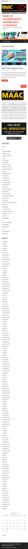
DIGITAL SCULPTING (7, 169)
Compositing (5, 162)
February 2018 (5, 466)
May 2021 (4, 379)
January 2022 (5, 361)
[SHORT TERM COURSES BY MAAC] (14, 57)
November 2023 (6, 312)
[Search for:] (14, 86)
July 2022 (4, 348)
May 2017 (4, 486)
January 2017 (5, 495)
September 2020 (6, 397)
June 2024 (4, 297)
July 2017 (4, 482)
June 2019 (4, 430)
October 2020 (5, 395)
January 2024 (5, 308)
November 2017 (6, 473)
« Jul (3, 535)
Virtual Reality (5, 224)
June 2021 (4, 377)
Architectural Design (7, 155)
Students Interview (6, 213)
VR (3, 229)
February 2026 (5, 255)
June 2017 (4, 484)
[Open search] (25, 41)
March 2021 (5, 384)
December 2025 (5, 259)
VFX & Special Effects (7, 222)
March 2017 (5, 490)
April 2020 (4, 408)
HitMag (14, 547)
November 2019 (6, 419)
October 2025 (5, 261)
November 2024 (6, 286)
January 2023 (5, 335)
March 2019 (5, 437)
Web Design (5, 233)
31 (7, 531)
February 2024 (5, 306)
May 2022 (4, 353)
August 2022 (5, 346)
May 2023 (4, 326)
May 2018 (4, 459)
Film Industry (5, 175)
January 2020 (5, 415)
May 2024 (4, 299)
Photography (5, 206)
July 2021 (4, 375)
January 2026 (5, 257)
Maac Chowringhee (6, 189)
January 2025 (5, 281)
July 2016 (4, 508)
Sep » (5, 535)
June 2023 (4, 324)
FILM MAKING (5, 178)
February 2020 (5, 413)
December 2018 (5, 444)
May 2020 (4, 406)
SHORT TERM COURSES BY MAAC (12, 68)
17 (7, 526)
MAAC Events (5, 191)
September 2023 (6, 317)
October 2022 (5, 341)
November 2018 (6, 446)
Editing (3, 171)
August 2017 (5, 479)
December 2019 (5, 417)
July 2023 (4, 321)
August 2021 (5, 373)
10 (7, 523)
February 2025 (5, 279)
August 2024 (5, 292)
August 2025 (5, 266)
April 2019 (4, 435)
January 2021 (5, 388)
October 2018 (5, 448)
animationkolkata (13, 70)
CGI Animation (5, 160)
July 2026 (4, 244)
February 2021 (5, 386)
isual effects (5, 186)
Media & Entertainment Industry (9, 202)
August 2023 (5, 319)
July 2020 (4, 401)
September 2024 (6, 290)
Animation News (6, 153)
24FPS (3, 146)
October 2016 (5, 502)
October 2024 (5, 288)
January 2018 (5, 468)
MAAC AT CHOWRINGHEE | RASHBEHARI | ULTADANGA (12, 20)
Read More (4, 80)
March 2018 (5, 464)
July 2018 (4, 455)
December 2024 (5, 284)
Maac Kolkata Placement (7, 195)
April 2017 (4, 488)
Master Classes (5, 198)
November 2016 (6, 499)
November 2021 (6, 366)
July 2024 (4, 295)
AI (2, 149)
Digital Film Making (6, 166)
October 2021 (5, 368)
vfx (3, 220)
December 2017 (5, 470)
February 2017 (5, 493)
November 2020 (6, 393)
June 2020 (4, 404)
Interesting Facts (6, 184)
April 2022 (4, 355)
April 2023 (4, 328)
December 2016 (5, 497)
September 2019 (6, 424)
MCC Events (5, 200)
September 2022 (6, 344)
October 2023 (5, 315)
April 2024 (4, 301)
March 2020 (5, 410)
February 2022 (5, 359)
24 (7, 528)
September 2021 (6, 370)
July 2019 (4, 428)
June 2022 (4, 350)
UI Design (4, 215)
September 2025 (6, 264)
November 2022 (6, 339)
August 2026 (5, 241)
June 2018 (4, 457)
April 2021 (4, 381)
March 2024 (5, 304)
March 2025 (5, 277)
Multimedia (4, 204)
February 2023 (5, 332)
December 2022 (5, 337)
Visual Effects (5, 226)
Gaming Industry (6, 180)
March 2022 (5, 357)
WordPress (9, 547)
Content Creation (6, 164)
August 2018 (5, 453)
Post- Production (6, 209)
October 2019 (5, 421)
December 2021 (5, 364)
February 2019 (5, 439)
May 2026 (4, 248)
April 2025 (4, 275)
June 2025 (4, 270)
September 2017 (6, 477)
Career (3, 158)
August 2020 (5, 399)
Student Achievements (7, 211)
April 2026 (4, 250)
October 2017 (5, 475)
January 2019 (5, 441)
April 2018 (4, 462)
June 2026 (4, 246)
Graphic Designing (6, 182)
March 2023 (5, 330)
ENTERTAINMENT (6, 173)
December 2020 (5, 390)
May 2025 (4, 272)
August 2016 (5, 506)
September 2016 (6, 504)
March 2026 (5, 252)
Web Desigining (5, 231)
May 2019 (4, 433)
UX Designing (5, 218)
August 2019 (5, 426)
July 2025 (4, 268)
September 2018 (6, 450)
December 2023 (5, 310)
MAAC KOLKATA (4, 66)
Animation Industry (6, 151)
